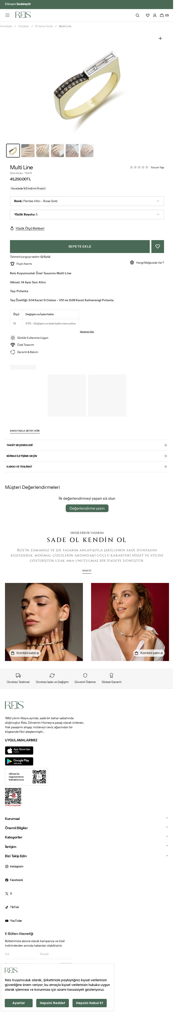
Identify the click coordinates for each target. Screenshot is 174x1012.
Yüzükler (23, 27)
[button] (7, 15)
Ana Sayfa (6, 27)
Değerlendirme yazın (85, 510)
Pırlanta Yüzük (44, 27)
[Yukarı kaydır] (163, 991)
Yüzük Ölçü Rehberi (29, 230)
